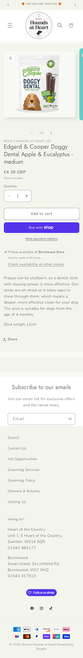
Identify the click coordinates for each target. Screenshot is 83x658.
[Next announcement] (75, 5)
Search (13, 437)
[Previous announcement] (8, 5)
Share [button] (13, 339)
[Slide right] (51, 133)
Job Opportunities (22, 459)
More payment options (41, 239)
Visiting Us (17, 502)
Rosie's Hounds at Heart (39, 644)
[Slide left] (31, 133)
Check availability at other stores (36, 264)
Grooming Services (24, 469)
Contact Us (17, 448)
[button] (9, 25)
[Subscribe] (69, 419)
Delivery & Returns (24, 491)
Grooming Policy (21, 480)
